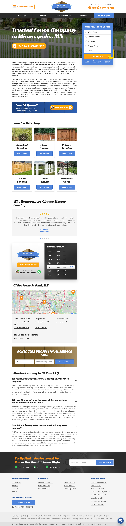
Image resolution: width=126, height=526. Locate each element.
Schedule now (23, 502)
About (14, 492)
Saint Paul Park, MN (42, 322)
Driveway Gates (70, 488)
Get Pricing (98, 56)
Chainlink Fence (94, 37)
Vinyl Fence (92, 41)
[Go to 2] (42, 238)
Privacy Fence (93, 46)
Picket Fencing (69, 482)
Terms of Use (92, 524)
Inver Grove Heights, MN (100, 492)
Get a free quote (104, 15)
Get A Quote (22, 153)
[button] (44, 302)
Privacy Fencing (44, 485)
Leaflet (75, 313)
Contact (15, 488)
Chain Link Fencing (63, 15)
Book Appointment (28, 265)
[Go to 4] (46, 238)
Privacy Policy (102, 524)
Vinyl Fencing (43, 488)
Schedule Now (64, 362)
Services (83, 15)
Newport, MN (40, 319)
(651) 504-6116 (61, 107)
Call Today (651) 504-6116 (22, 507)
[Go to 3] (44, 238)
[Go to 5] (48, 238)
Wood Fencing (69, 485)
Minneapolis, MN (62, 319)
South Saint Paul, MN (22, 319)
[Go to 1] (40, 238)
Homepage (22, 15)
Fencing (42, 15)
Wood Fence (92, 32)
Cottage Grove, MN (21, 327)
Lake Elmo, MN (61, 322)
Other (90, 51)
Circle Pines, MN (41, 327)
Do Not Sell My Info (79, 524)
